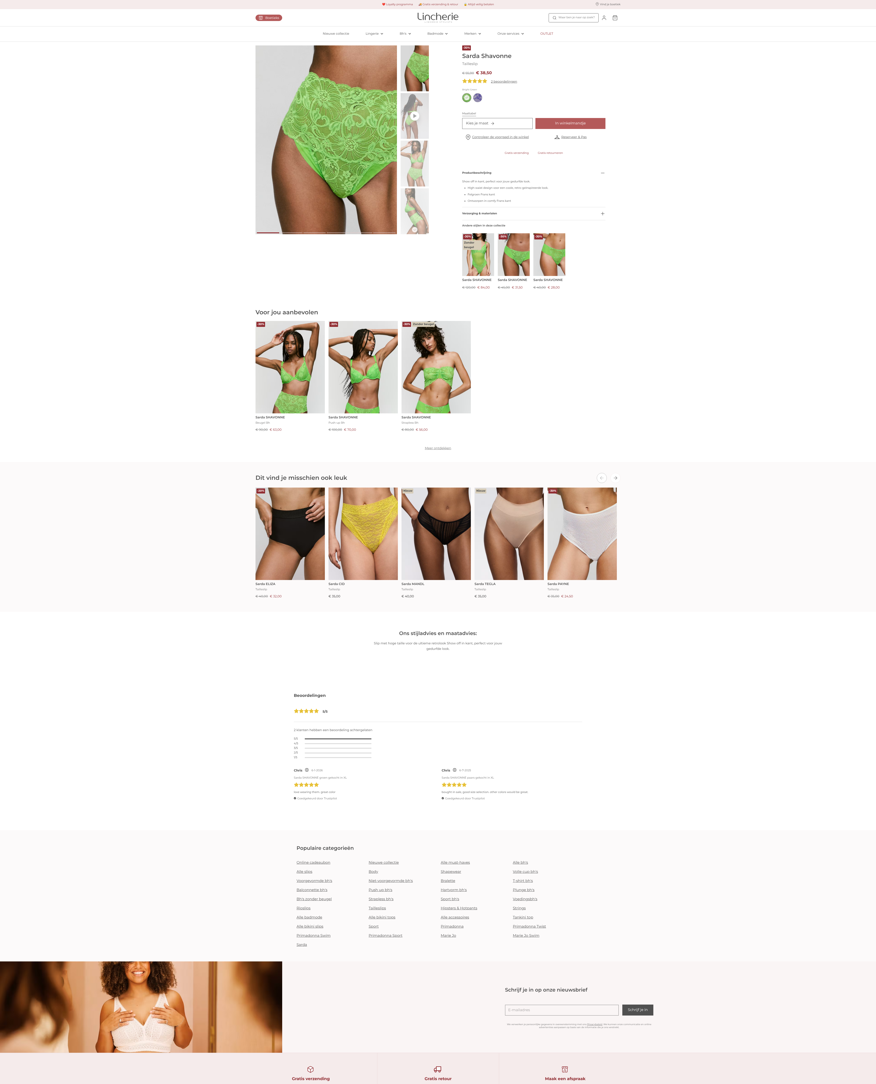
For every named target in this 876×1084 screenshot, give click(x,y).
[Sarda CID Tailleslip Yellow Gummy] (363, 534)
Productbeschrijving (476, 173)
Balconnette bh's (312, 890)
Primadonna (452, 926)
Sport (374, 926)
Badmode (435, 33)
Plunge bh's (523, 890)
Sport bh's (450, 899)
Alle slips (304, 872)
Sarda (302, 945)
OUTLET (546, 33)
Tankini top (523, 917)
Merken (470, 33)
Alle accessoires (455, 917)
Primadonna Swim (314, 936)
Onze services (508, 33)
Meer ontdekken (438, 448)
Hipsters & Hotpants (459, 908)
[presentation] (602, 478)
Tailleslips (377, 908)
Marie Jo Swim (526, 936)
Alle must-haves (455, 863)
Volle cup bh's (525, 872)
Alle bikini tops (382, 917)
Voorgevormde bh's (314, 881)
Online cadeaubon (313, 863)
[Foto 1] (268, 233)
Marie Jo (448, 936)
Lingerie (372, 33)
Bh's (403, 33)
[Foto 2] (291, 233)
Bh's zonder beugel (314, 899)
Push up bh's (380, 890)
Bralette (448, 881)
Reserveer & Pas (574, 137)
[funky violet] (477, 97)
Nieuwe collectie (336, 33)
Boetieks (272, 18)
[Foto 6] (384, 233)
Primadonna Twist (529, 926)
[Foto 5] (361, 233)
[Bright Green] (466, 97)
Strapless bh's (381, 899)
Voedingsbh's (525, 899)
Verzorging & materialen (479, 213)
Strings (519, 908)
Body (373, 872)
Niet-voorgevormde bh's (391, 881)
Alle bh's (520, 863)
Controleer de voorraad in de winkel (500, 137)
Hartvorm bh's (454, 890)
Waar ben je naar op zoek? (576, 17)
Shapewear (451, 872)
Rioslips (303, 908)
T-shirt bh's (523, 881)
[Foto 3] (314, 233)
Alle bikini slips (310, 926)
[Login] (604, 17)
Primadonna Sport (385, 936)
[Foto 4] (338, 233)
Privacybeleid (594, 1024)
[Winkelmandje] (615, 17)
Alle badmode (309, 917)
